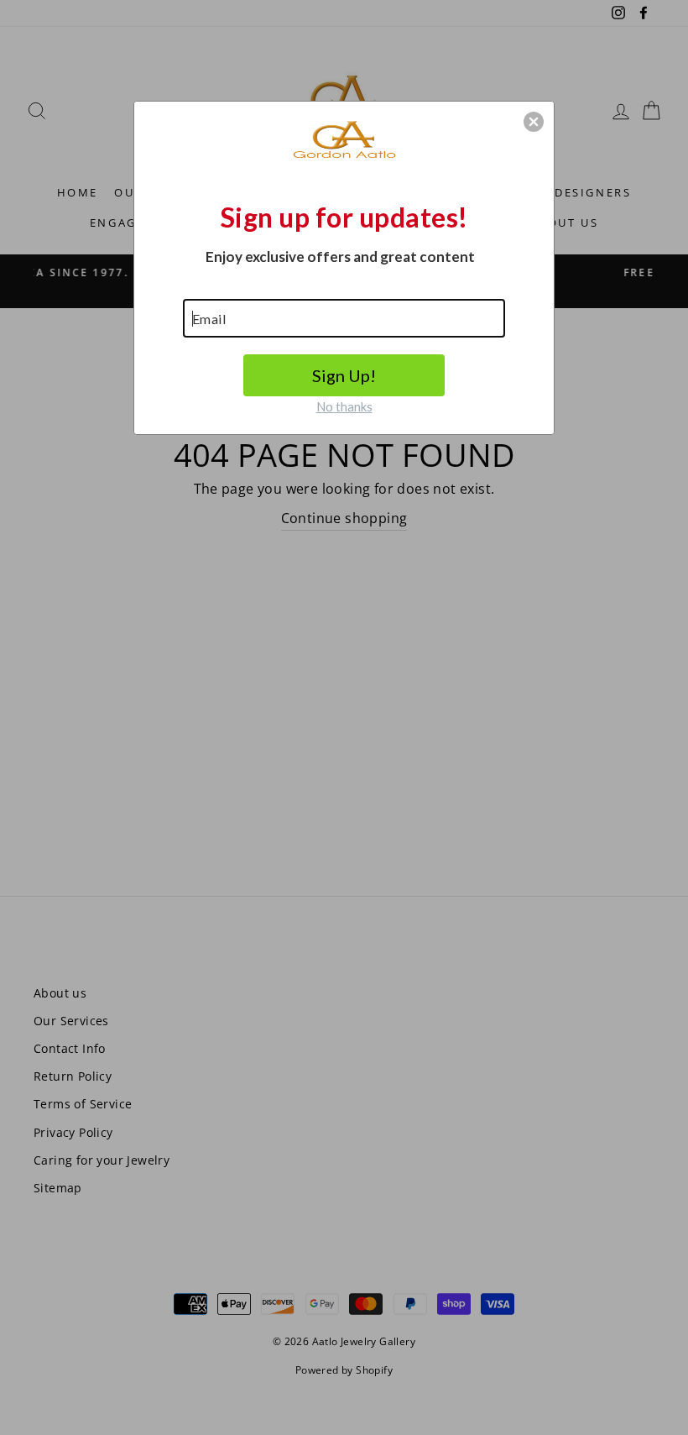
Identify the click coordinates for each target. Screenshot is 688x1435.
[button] (534, 122)
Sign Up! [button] (344, 375)
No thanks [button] (344, 406)
